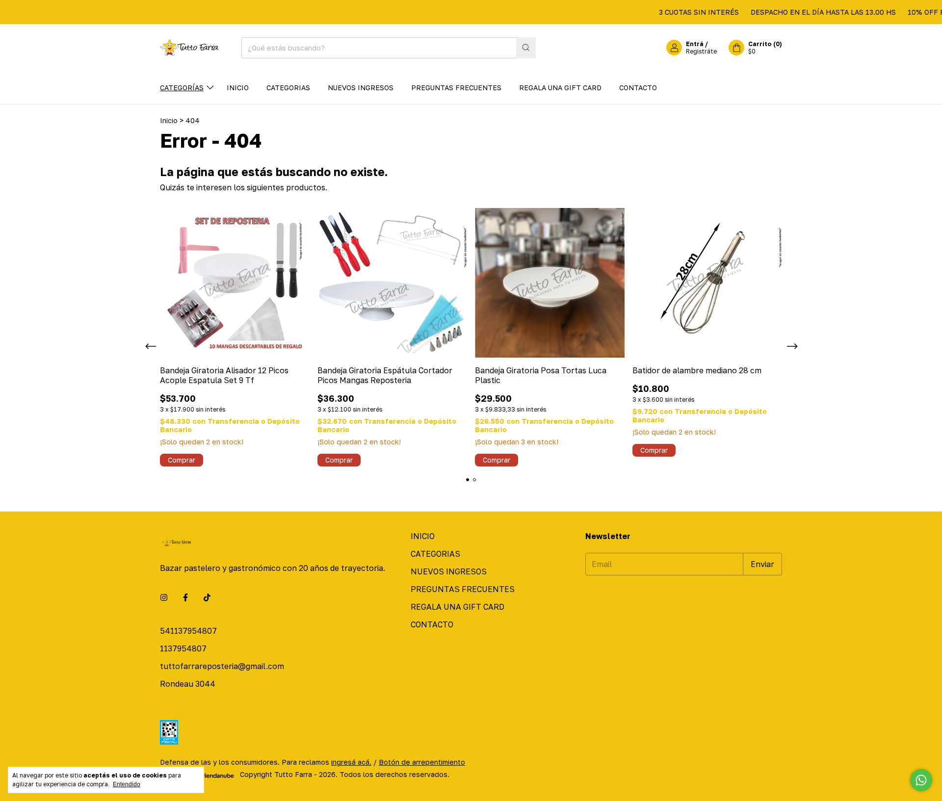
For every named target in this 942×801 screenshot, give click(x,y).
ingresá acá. (351, 762)
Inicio (169, 120)
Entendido (126, 784)
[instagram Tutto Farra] (164, 597)
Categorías (182, 87)
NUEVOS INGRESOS (360, 87)
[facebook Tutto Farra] (185, 597)
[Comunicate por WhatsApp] (921, 780)
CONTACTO (638, 87)
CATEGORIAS (288, 87)
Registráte (701, 51)
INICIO (238, 87)
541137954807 (188, 631)
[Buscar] (526, 47)
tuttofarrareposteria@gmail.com (222, 666)
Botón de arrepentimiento (422, 762)
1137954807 (183, 648)
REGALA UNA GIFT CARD (560, 87)
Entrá (695, 44)
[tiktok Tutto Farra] (207, 597)
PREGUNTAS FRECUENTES (456, 87)
